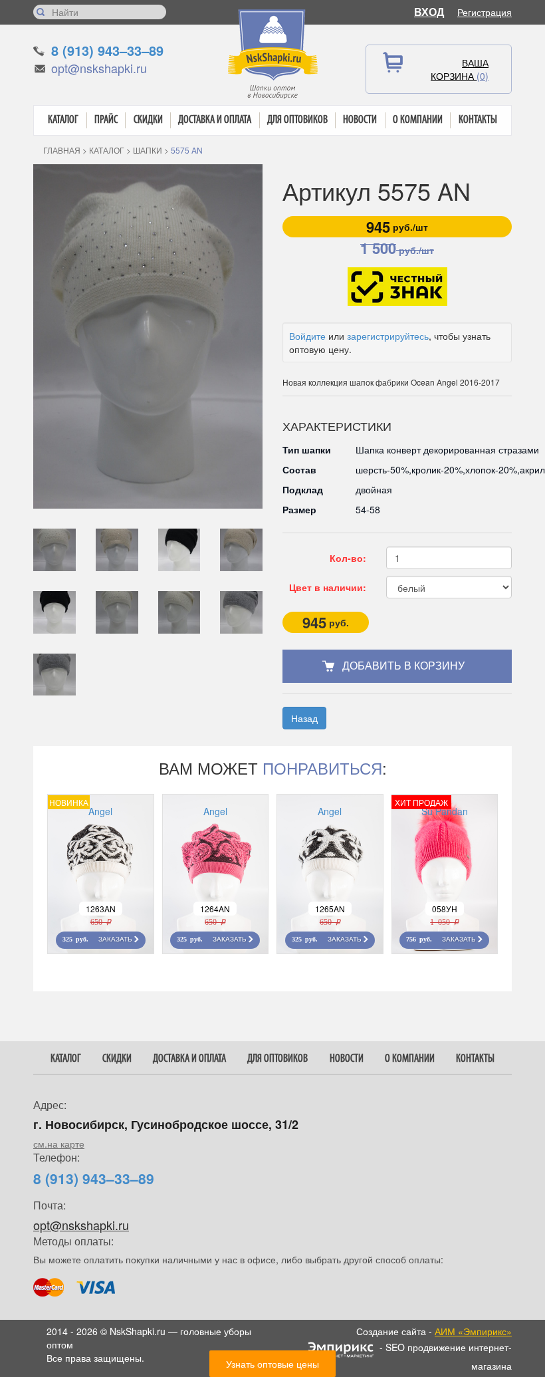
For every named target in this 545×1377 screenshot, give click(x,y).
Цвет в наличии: (327, 587)
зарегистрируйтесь (388, 335)
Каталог (63, 120)
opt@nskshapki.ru (99, 67)
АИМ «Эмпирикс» (473, 1331)
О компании (418, 120)
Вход (429, 11)
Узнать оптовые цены (272, 1363)
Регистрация (484, 12)
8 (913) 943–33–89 (107, 50)
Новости (360, 120)
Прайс (106, 120)
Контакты (478, 120)
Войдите (307, 335)
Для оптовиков (297, 120)
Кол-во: (348, 557)
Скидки (148, 120)
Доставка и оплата (214, 120)
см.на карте (58, 1143)
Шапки (147, 150)
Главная (61, 150)
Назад (304, 718)
